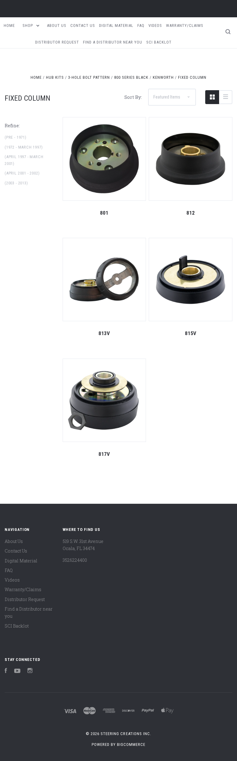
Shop (28, 25)
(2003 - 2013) (16, 183)
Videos (155, 25)
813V (104, 333)
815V (190, 333)
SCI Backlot (159, 42)
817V (104, 454)
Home (9, 25)
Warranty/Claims (184, 25)
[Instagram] (29, 671)
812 (190, 213)
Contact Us (82, 25)
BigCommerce (131, 744)
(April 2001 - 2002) (22, 173)
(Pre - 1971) (16, 137)
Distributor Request (57, 42)
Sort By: (133, 97)
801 (104, 213)
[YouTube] (17, 671)
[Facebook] (6, 671)
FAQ (140, 25)
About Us (56, 25)
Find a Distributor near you (112, 42)
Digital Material (116, 25)
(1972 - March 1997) (24, 147)
